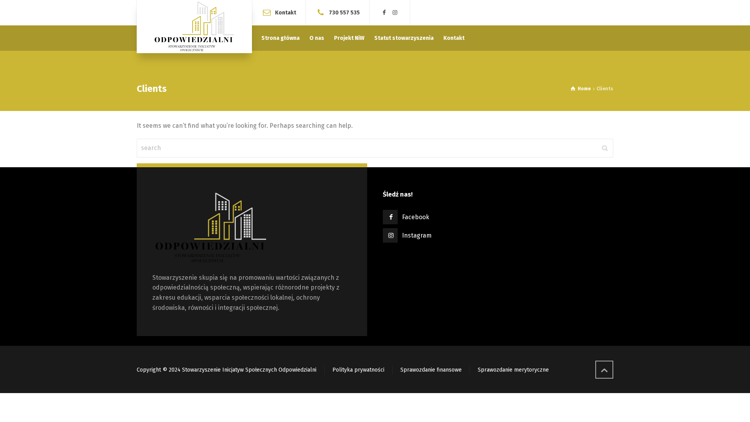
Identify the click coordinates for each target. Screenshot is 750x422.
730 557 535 (344, 12)
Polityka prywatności (358, 370)
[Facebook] (384, 12)
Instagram (417, 235)
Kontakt (285, 12)
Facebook (415, 217)
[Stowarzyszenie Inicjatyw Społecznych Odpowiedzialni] (194, 26)
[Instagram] (395, 12)
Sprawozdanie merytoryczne (513, 370)
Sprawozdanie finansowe (431, 370)
